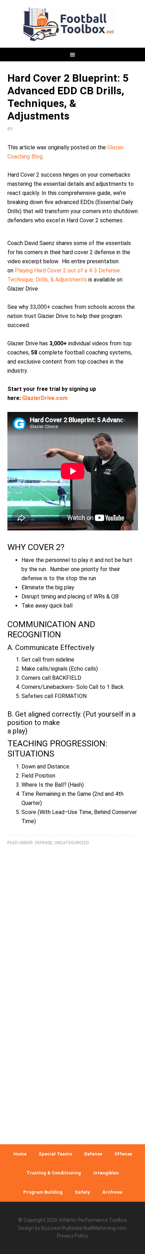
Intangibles (106, 1172)
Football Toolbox (72, 24)
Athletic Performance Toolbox (93, 1220)
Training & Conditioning (53, 1172)
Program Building (43, 1192)
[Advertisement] (72, 1054)
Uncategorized (72, 842)
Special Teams (55, 1154)
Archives (112, 1192)
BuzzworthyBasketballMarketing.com (84, 1228)
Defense (43, 842)
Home (19, 1154)
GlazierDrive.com (45, 398)
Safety (82, 1192)
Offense (123, 1154)
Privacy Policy (72, 1236)
